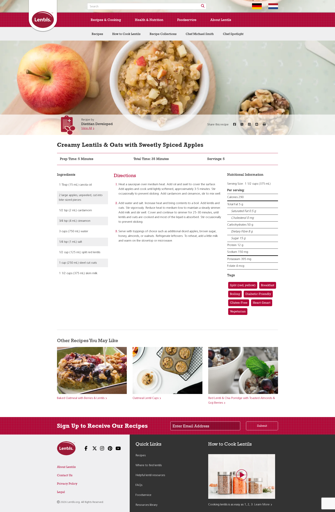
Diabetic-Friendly (258, 294)
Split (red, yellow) (243, 285)
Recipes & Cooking (106, 20)
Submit (262, 426)
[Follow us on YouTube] (115, 449)
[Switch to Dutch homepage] (270, 6)
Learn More (262, 504)
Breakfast (267, 285)
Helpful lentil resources (150, 475)
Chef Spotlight (233, 34)
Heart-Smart (261, 302)
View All (86, 128)
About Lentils (220, 20)
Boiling (235, 294)
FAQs (139, 485)
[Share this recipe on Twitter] (242, 124)
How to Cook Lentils (126, 34)
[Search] (202, 6)
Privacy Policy (67, 483)
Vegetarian (238, 311)
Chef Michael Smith (200, 34)
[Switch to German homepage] (254, 6)
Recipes (97, 34)
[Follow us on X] (92, 449)
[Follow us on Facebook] (84, 449)
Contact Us (64, 475)
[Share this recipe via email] (256, 124)
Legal (61, 492)
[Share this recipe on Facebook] (234, 124)
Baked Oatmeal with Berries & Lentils (80, 398)
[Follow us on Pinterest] (107, 449)
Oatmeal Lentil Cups (146, 398)
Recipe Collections (163, 34)
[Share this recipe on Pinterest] (249, 124)
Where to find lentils (149, 465)
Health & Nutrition (149, 20)
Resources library (146, 505)
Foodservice (186, 20)
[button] (264, 124)
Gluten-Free (238, 302)
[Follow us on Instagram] (100, 449)
